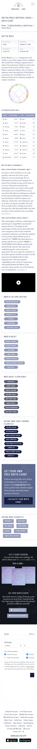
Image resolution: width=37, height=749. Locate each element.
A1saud (11, 319)
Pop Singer (8, 526)
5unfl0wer (11, 323)
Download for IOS (18, 610)
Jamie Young (11, 386)
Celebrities (7, 723)
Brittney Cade (11, 399)
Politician (21, 521)
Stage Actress (21, 531)
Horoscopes (15, 9)
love (18, 559)
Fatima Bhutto (11, 431)
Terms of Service (11, 726)
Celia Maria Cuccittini (13, 443)
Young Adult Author (12, 536)
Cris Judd (11, 350)
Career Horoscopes (11, 714)
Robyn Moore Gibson (13, 435)
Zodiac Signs (28, 720)
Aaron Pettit (11, 314)
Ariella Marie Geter (13, 451)
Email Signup (28, 723)
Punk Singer (22, 526)
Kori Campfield (11, 439)
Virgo (16, 58)
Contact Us (17, 732)
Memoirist (8, 521)
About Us (26, 729)
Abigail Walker (11, 390)
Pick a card (18, 563)
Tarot (23, 9)
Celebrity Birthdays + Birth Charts (20, 25)
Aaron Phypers (11, 310)
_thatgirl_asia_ (12, 327)
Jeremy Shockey (11, 341)
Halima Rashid (11, 427)
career (32, 559)
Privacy (29, 726)
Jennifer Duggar (11, 358)
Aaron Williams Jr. (12, 301)
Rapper (7, 531)
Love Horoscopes (26, 712)
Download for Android (19, 615)
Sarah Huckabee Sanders (14, 363)
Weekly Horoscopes (26, 714)
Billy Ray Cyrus (11, 411)
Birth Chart (8, 720)
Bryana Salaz (11, 394)
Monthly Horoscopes (11, 717)
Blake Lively (11, 403)
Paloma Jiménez (11, 346)
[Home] (18, 4)
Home (4, 25)
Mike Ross (11, 367)
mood (23, 559)
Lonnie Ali (11, 447)
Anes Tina (11, 354)
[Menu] (33, 4)
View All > (11, 455)
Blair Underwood (12, 407)
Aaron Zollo (11, 306)
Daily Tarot (18, 720)
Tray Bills (11, 381)
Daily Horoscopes (11, 712)
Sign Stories (17, 723)
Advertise (21, 726)
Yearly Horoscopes (27, 717)
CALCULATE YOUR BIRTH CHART (18, 501)
